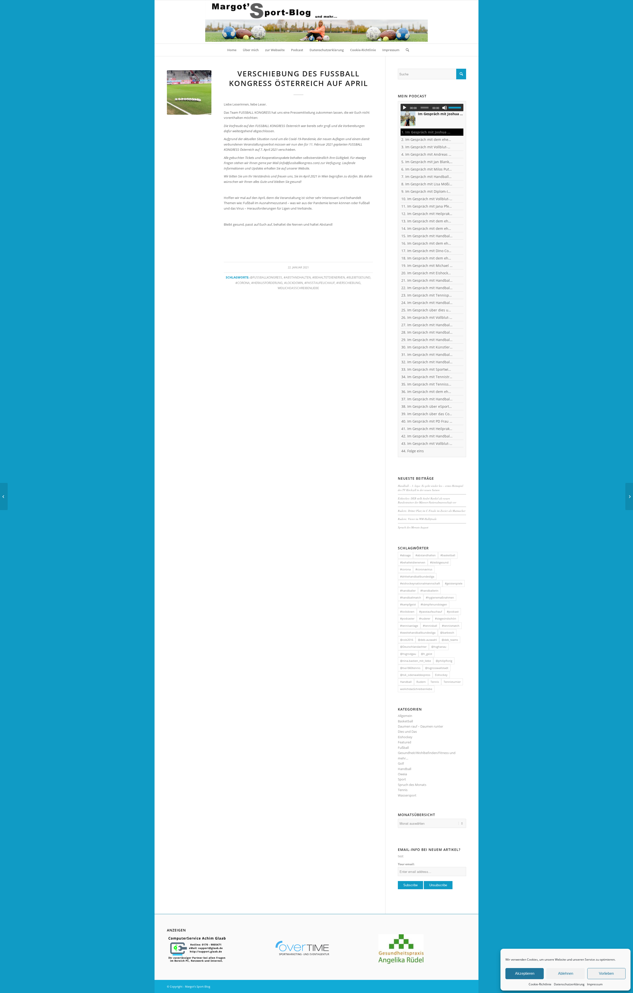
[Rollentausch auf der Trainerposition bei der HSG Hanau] (4, 496)
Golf (401, 763)
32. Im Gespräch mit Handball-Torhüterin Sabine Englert (427, 362)
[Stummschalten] (444, 107)
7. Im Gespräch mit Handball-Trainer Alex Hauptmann (427, 176)
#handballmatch (410, 597)
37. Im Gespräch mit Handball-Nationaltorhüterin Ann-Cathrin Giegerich (427, 399)
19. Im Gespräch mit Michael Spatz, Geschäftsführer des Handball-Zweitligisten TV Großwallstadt (427, 265)
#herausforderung (267, 283)
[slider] (456, 107)
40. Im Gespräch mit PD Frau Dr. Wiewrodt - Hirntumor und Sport (427, 421)
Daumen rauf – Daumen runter (420, 726)
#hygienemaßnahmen (440, 597)
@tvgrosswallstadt (436, 668)
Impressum (595, 984)
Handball (406, 682)
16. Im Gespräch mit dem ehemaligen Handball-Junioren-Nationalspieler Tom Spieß (427, 243)
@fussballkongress (266, 277)
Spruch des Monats (412, 784)
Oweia (402, 774)
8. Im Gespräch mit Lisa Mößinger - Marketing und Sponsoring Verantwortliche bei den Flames (427, 184)
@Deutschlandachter (413, 646)
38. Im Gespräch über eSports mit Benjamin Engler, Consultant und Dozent (427, 406)
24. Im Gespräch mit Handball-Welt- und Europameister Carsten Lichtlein (427, 302)
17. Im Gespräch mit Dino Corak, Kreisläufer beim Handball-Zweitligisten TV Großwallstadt (427, 250)
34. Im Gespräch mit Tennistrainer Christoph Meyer (427, 376)
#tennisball (430, 625)
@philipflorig (444, 661)
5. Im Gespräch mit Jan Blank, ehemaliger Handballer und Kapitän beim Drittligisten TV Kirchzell (427, 161)
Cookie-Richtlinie (540, 984)
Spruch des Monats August (413, 527)
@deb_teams (450, 640)
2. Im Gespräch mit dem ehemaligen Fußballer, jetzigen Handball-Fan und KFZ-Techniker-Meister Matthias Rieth (427, 139)
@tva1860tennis (410, 668)
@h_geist (426, 654)
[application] (432, 107)
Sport (402, 779)
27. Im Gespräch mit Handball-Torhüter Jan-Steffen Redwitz (427, 325)
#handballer (408, 590)
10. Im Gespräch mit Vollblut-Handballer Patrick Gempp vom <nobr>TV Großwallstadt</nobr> (427, 198)
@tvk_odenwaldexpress (415, 675)
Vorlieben (606, 973)
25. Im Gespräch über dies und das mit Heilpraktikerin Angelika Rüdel (427, 310)
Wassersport (407, 795)
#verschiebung (348, 283)
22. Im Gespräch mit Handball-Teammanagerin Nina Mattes (427, 287)
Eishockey (441, 675)
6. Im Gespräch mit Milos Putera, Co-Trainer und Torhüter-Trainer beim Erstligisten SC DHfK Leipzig (427, 169)
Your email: (406, 864)
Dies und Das (407, 731)
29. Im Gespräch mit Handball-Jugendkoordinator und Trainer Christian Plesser (427, 339)
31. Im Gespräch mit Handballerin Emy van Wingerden (427, 354)
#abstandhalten (297, 277)
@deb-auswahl (427, 640)
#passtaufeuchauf (319, 283)
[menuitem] (232, 50)
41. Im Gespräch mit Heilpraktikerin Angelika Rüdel (427, 428)
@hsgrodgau (408, 654)
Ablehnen (565, 973)
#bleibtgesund (358, 277)
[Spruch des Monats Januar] (629, 496)
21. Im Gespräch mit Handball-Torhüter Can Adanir (427, 280)
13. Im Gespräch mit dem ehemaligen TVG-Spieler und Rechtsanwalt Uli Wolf (427, 221)
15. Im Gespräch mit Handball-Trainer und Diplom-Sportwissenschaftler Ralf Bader (427, 236)
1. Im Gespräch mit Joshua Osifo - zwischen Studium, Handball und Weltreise (427, 132)
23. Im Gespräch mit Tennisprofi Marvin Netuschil (427, 295)
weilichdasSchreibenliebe (298, 288)
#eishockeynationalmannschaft (420, 583)
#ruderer (424, 618)
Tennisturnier (452, 682)
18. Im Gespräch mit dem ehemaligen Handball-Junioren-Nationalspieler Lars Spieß (427, 258)
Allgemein (405, 715)
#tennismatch (450, 625)
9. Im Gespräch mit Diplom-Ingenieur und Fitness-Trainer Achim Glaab (427, 191)
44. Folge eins (412, 451)
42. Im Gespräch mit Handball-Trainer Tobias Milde (427, 436)
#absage (405, 555)
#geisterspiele (453, 583)
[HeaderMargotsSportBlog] (316, 21)
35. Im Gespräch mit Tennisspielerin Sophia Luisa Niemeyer (427, 384)
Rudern (421, 682)
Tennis (434, 682)
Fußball (403, 747)
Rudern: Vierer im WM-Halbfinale (417, 519)
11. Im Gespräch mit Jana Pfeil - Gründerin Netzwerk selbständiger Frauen (427, 206)
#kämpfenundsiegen (434, 604)
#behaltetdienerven (328, 277)
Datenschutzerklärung (569, 984)
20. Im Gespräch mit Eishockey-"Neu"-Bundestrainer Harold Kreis (427, 273)
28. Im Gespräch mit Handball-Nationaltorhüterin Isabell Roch (427, 332)
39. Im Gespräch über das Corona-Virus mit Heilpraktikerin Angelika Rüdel (427, 413)
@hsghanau (438, 646)
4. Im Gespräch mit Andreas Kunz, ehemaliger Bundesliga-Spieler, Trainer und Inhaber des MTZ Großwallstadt (427, 154)
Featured (404, 742)
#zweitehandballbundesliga (417, 632)
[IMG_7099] (189, 92)
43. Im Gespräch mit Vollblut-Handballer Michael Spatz (427, 443)
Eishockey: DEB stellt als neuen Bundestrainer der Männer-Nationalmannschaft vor (427, 500)
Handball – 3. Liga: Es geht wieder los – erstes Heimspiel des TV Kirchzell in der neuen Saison (430, 488)
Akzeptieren (524, 973)
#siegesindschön (445, 618)
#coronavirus (423, 569)
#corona (242, 283)
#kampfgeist (408, 604)
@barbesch (447, 632)
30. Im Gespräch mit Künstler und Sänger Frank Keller (427, 347)
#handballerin (429, 590)
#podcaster (407, 618)
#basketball (447, 555)
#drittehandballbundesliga (417, 576)
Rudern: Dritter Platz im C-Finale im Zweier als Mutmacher (431, 511)
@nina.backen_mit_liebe (415, 661)
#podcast (453, 611)
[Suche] (406, 50)
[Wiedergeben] (404, 107)
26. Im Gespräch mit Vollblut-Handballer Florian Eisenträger (427, 317)
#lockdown (293, 283)
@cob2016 (406, 640)
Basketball (405, 721)
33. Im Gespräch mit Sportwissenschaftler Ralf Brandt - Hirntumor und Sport (427, 369)
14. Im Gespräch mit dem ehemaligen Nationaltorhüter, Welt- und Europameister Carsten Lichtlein (427, 228)
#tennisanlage (409, 625)
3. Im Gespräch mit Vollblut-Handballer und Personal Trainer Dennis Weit (427, 147)
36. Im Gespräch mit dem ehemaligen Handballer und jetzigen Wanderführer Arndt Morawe (427, 391)
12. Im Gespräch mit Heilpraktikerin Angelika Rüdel (427, 213)
